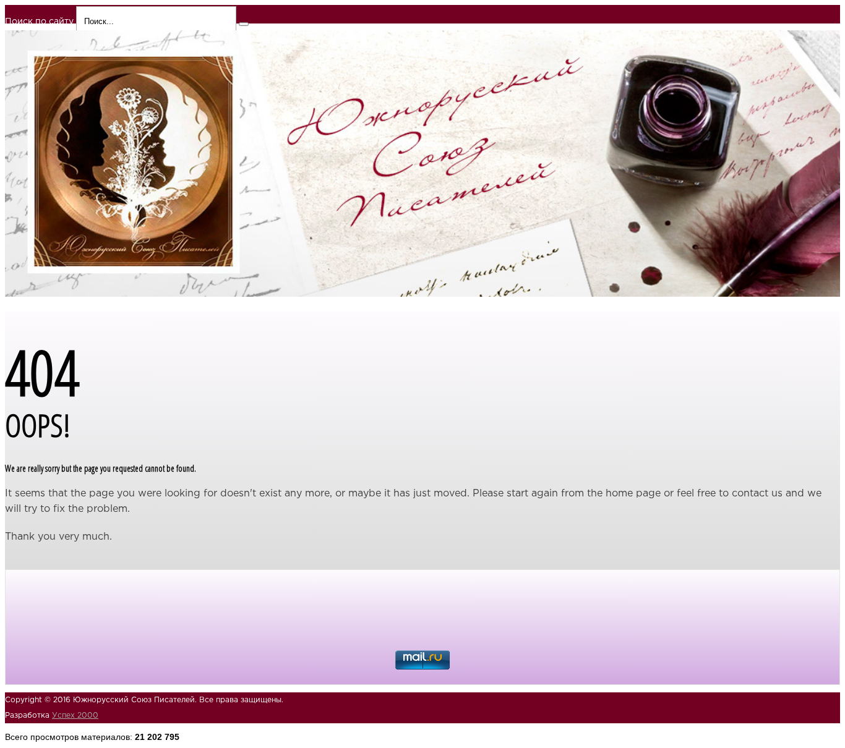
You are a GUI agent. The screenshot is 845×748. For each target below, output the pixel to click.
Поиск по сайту (39, 21)
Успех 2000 (75, 715)
